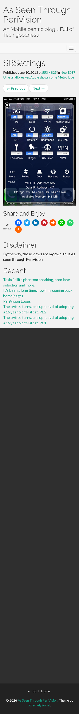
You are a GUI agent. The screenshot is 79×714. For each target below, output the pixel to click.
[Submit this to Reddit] (53, 222)
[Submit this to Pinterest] (44, 222)
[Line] (61, 222)
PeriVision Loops (17, 301)
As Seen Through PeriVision (37, 15)
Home (45, 691)
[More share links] (18, 229)
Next (38, 88)
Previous (15, 88)
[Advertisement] (39, 505)
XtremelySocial (39, 705)
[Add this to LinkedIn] (35, 222)
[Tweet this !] (27, 222)
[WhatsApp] (70, 222)
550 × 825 (49, 72)
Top (33, 691)
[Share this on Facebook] (18, 222)
